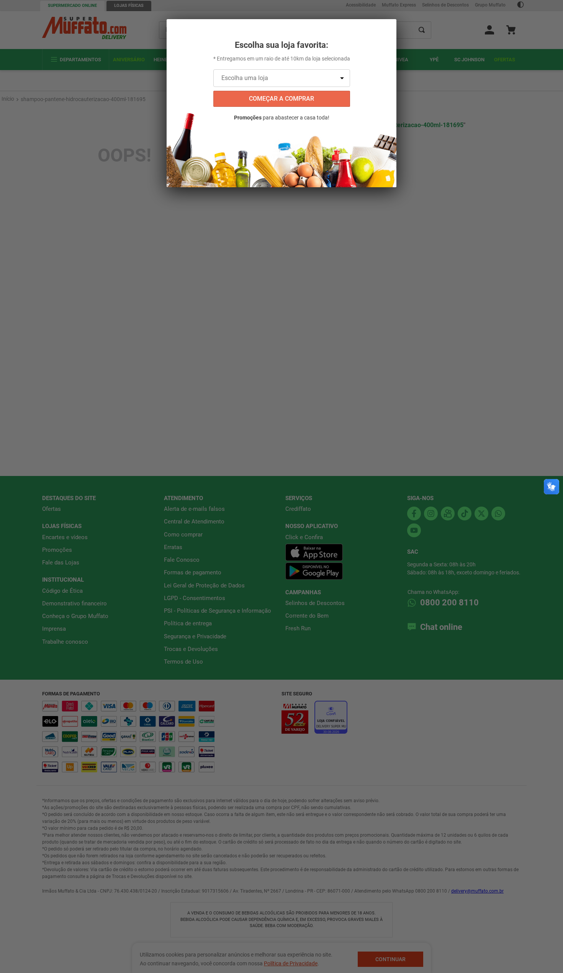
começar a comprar (281, 98)
